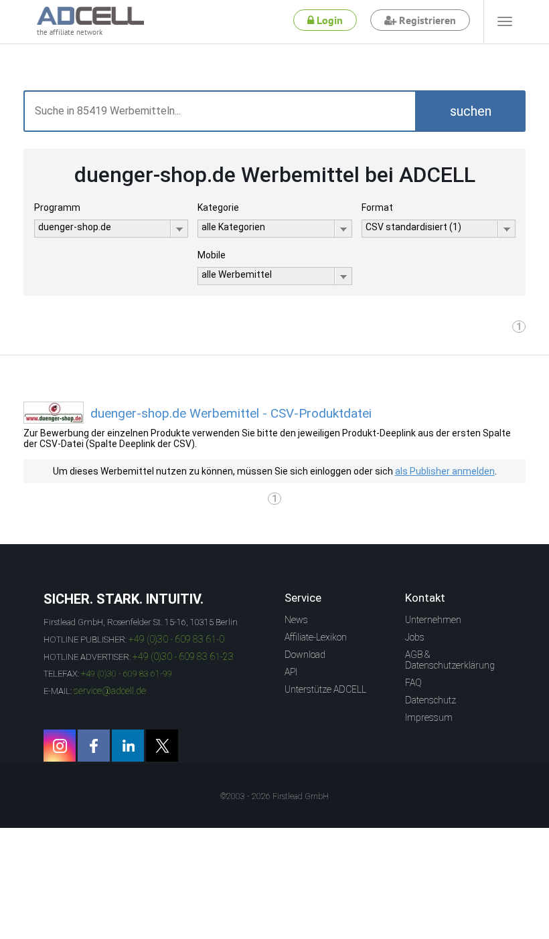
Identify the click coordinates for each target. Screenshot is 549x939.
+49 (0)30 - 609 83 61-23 (183, 656)
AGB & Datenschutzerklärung (450, 660)
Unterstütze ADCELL (325, 689)
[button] (470, 111)
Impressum (429, 717)
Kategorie (218, 207)
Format (377, 207)
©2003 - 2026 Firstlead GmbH (274, 796)
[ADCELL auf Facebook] (94, 746)
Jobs (414, 637)
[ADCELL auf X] (162, 746)
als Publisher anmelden (445, 471)
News (296, 619)
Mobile (212, 255)
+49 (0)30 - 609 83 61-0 (176, 639)
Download (305, 654)
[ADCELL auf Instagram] (60, 746)
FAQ (413, 682)
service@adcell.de (110, 690)
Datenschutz (430, 700)
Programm (57, 207)
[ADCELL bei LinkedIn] (128, 746)
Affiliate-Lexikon (316, 637)
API (291, 672)
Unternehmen (433, 619)
